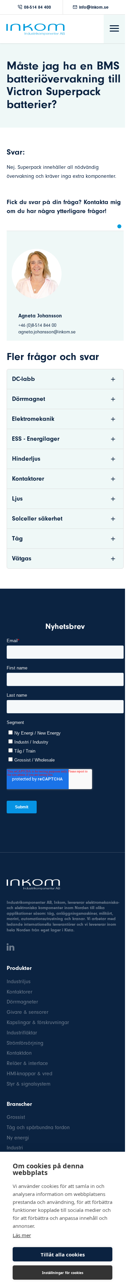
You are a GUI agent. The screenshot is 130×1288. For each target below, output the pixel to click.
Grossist (16, 1117)
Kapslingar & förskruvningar (38, 1022)
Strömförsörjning (25, 1043)
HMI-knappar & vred (29, 1074)
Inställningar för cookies (62, 1272)
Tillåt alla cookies (63, 1254)
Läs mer (22, 1235)
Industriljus (19, 982)
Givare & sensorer (27, 1012)
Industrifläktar (22, 1033)
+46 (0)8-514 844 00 (37, 325)
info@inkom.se (94, 7)
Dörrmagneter (22, 1002)
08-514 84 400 (37, 7)
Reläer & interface (27, 1063)
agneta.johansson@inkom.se (47, 332)
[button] (119, 226)
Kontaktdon (19, 1053)
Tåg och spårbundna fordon (38, 1127)
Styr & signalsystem (28, 1084)
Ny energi (18, 1138)
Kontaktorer (19, 992)
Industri (15, 1148)
